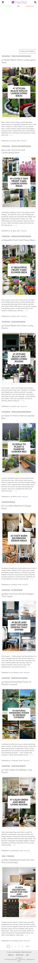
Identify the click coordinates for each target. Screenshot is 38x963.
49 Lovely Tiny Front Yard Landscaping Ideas (13, 151)
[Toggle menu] (3, 2)
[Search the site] (35, 2)
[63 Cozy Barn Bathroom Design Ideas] (19, 562)
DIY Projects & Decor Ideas (10, 959)
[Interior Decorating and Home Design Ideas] (19, 3)
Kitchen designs (17, 590)
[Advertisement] (19, 28)
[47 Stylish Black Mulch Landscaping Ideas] (19, 116)
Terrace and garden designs (21, 56)
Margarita (24, 141)
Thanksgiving (30, 6)
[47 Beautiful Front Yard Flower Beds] (19, 294)
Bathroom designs (8, 502)
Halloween (7, 6)
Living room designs (18, 322)
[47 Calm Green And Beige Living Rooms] (19, 826)
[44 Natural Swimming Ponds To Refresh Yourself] (19, 738)
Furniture (10, 856)
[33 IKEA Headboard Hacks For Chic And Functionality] (19, 916)
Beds (3, 856)
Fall (18, 6)
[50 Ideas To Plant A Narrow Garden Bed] (19, 472)
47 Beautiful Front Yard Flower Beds (18, 240)
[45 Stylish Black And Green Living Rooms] (19, 382)
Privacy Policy (19, 955)
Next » (28, 946)
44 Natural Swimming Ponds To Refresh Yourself (16, 683)
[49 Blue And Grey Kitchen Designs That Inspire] (19, 650)
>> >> (11, 135)
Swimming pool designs (19, 678)
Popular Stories (27, 51)
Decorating (6, 56)
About (27, 955)
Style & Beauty (21, 959)
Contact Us (10, 955)
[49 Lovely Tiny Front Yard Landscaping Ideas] (19, 206)
